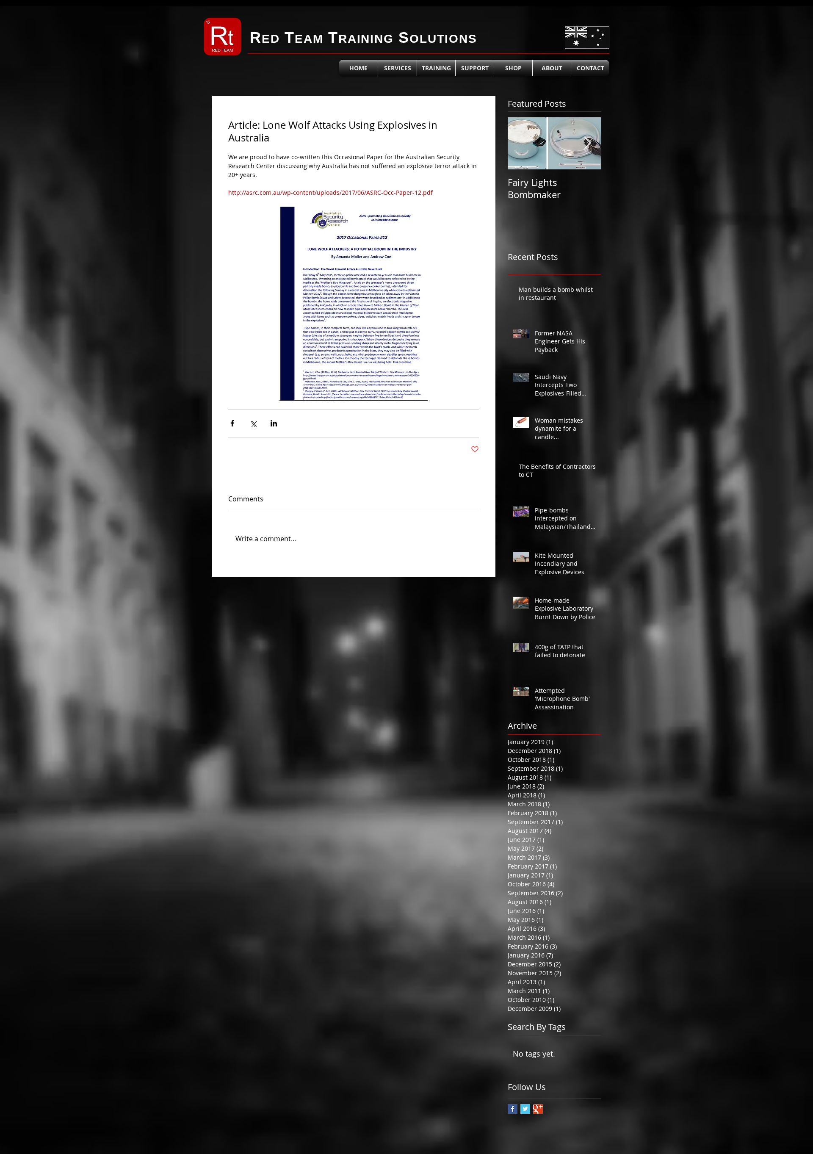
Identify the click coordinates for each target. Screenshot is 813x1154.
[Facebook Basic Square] (512, 1109)
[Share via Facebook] (232, 423)
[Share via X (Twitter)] (253, 423)
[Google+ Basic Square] (538, 1109)
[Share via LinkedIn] (274, 423)
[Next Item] (587, 143)
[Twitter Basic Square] (525, 1109)
